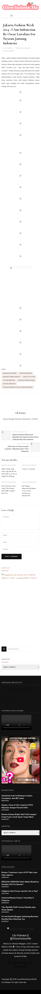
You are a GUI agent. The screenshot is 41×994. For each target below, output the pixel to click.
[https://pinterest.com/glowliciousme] (5, 699)
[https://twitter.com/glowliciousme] (18, 690)
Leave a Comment (8, 51)
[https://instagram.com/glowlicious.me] (11, 690)
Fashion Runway (26, 373)
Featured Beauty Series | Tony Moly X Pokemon (17, 899)
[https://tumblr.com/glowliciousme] (31, 690)
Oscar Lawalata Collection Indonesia (17, 387)
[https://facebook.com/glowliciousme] (25, 690)
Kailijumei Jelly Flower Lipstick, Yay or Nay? (19, 891)
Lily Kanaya (8, 48)
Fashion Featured (9, 373)
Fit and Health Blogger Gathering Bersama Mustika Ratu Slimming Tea (19, 917)
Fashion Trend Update (11, 377)
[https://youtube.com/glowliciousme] (5, 690)
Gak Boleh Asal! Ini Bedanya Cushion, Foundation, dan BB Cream (17, 796)
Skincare (5, 568)
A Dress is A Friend (28, 469)
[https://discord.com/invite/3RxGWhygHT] (18, 699)
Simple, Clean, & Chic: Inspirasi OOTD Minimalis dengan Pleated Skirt (17, 806)
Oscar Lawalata (9, 383)
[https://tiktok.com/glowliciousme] (11, 699)
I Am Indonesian (9, 380)
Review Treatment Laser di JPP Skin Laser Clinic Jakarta (19, 873)
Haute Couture (29, 377)
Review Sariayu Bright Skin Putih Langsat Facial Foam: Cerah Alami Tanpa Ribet (18, 815)
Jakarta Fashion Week (26, 380)
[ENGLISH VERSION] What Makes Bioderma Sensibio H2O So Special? (20, 883)
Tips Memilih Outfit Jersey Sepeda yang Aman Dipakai (18, 908)
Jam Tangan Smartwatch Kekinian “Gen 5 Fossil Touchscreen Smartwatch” (29, 491)
